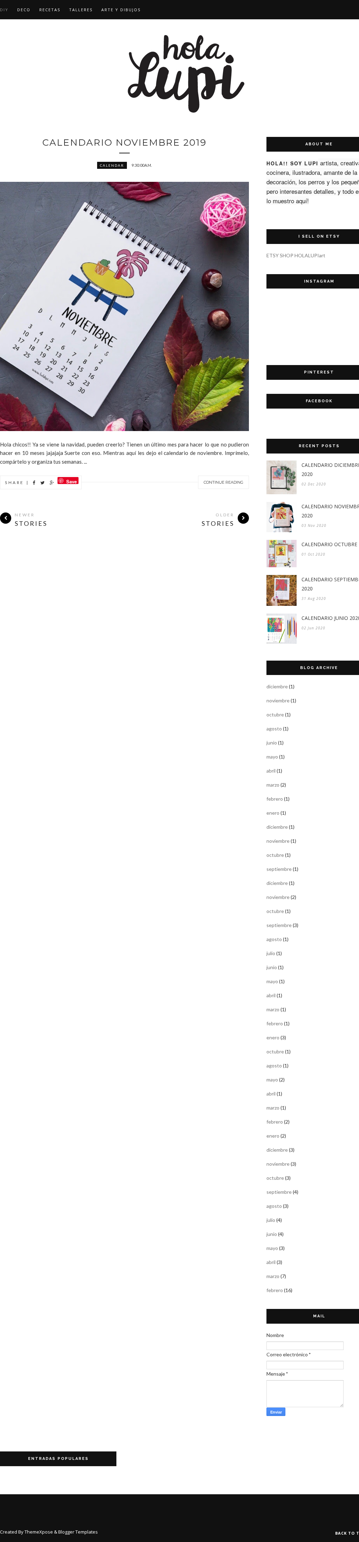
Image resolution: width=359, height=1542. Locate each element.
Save (71, 481)
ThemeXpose (39, 1532)
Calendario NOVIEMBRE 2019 (124, 142)
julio (270, 953)
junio (271, 743)
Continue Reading (223, 482)
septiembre (279, 869)
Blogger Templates (78, 1532)
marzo (272, 785)
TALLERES (81, 9)
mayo (272, 757)
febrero (274, 799)
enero (272, 813)
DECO (24, 9)
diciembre (277, 686)
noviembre (278, 700)
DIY (4, 9)
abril (271, 771)
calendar (112, 165)
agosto (274, 729)
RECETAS (49, 9)
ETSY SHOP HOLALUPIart (295, 255)
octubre (275, 714)
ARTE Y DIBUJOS (121, 9)
